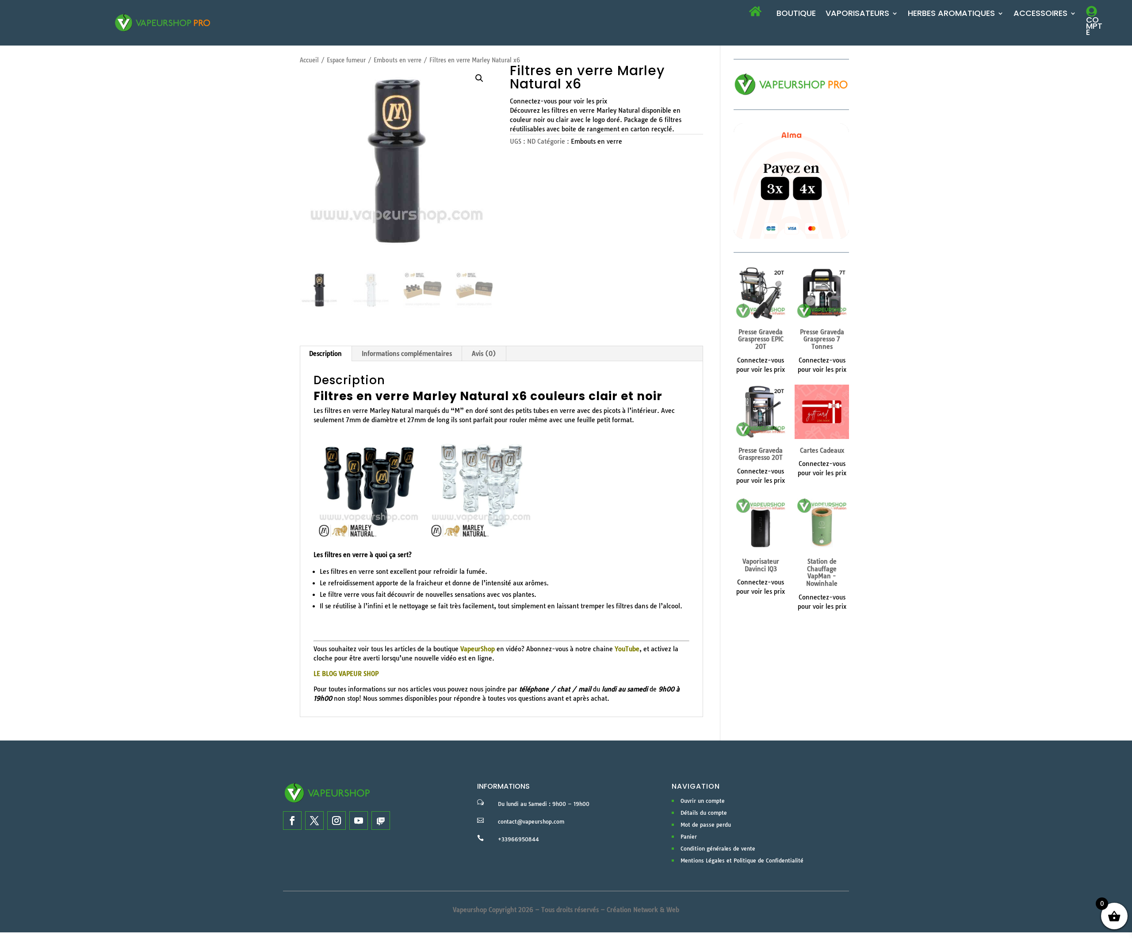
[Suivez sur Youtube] (358, 820)
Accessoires (1040, 14)
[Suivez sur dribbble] (380, 820)
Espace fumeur (346, 60)
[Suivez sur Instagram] (336, 820)
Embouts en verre (397, 60)
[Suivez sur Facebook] (292, 820)
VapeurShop (477, 649)
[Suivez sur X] (314, 820)
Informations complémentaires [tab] (407, 354)
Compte (1094, 26)
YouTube (627, 649)
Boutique (796, 14)
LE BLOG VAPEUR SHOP (346, 674)
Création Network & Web (643, 910)
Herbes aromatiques (951, 14)
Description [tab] (325, 354)
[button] (479, 78)
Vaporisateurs (857, 14)
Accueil (309, 60)
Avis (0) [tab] (484, 354)
